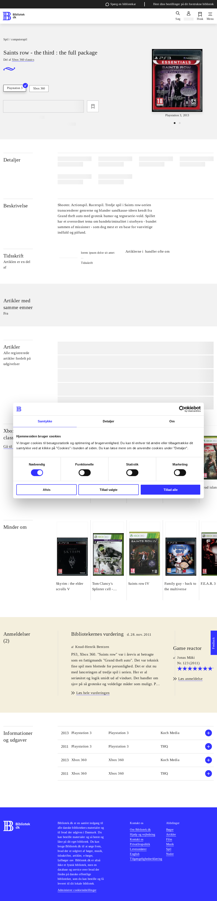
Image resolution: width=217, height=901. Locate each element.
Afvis (46, 489)
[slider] (177, 83)
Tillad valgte (108, 489)
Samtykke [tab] (45, 421)
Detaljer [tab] (108, 421)
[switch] (85, 472)
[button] (136, 733)
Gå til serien (12, 446)
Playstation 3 (14, 88)
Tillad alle (171, 489)
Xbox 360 (39, 88)
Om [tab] (172, 421)
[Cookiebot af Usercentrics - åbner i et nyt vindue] (182, 409)
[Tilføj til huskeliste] (93, 106)
